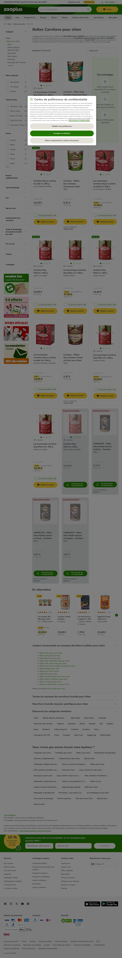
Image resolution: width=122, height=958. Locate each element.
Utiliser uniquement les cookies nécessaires (62, 140)
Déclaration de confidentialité (79, 120)
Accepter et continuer (61, 133)
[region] (62, 120)
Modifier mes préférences (62, 126)
